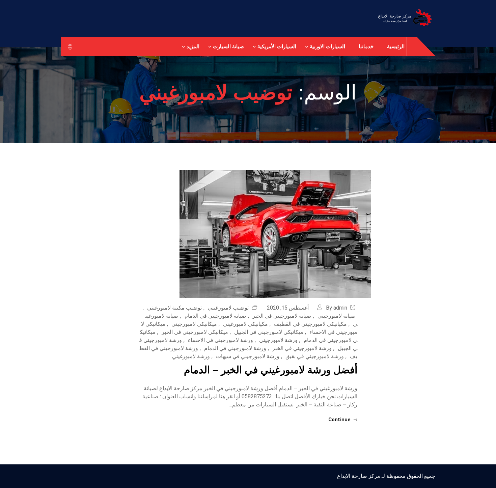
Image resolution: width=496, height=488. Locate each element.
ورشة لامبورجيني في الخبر (302, 348)
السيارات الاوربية (327, 46)
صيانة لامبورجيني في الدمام (215, 316)
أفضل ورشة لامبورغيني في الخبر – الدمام (270, 369)
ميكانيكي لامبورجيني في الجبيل (268, 332)
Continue (340, 420)
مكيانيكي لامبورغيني (245, 324)
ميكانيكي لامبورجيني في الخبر (195, 332)
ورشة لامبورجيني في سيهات (247, 356)
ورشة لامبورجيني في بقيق (314, 356)
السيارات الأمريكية (276, 46)
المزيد (193, 46)
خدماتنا (366, 46)
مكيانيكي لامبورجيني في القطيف (310, 324)
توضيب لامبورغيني (228, 308)
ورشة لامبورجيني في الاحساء (220, 340)
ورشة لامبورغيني (191, 356)
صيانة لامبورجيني (337, 316)
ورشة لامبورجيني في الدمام (235, 348)
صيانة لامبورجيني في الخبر (281, 316)
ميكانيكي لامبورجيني (194, 324)
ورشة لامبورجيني (278, 340)
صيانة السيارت (228, 46)
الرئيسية (396, 46)
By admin (336, 308)
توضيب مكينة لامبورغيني (174, 308)
